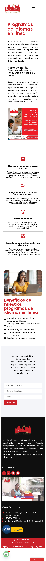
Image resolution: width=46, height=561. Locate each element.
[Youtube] (18, 473)
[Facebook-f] (4, 473)
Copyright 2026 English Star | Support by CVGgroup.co (23, 546)
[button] (33, 8)
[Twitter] (13, 473)
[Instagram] (9, 473)
